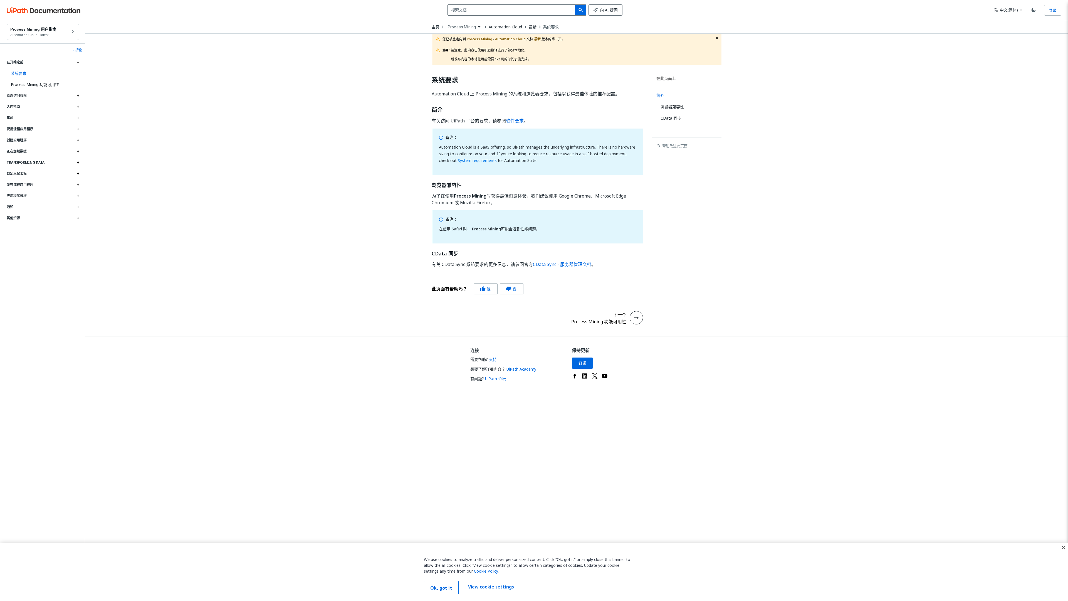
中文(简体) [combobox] (1006, 10)
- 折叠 (77, 50)
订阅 (582, 363)
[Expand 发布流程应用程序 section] (77, 184)
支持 (493, 359)
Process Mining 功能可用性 (35, 84)
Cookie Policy (486, 571)
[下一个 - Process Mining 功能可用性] (636, 317)
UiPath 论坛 (495, 378)
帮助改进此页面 (675, 146)
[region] (534, 572)
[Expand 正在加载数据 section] (77, 151)
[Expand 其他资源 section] (77, 218)
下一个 (619, 314)
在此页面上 (666, 78)
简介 (437, 110)
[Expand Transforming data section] (77, 162)
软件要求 (515, 120)
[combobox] (512, 10)
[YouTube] (604, 376)
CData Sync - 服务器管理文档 (562, 264)
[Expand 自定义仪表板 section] (77, 173)
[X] (594, 376)
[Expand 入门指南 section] (77, 106)
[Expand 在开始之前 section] (77, 62)
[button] (43, 73)
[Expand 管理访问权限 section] (77, 95)
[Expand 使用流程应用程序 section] (77, 129)
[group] (477, 288)
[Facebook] (574, 376)
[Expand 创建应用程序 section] (77, 140)
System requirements (477, 160)
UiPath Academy (521, 369)
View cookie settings (491, 587)
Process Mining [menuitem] (462, 27)
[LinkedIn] (584, 376)
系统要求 (551, 27)
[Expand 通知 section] (77, 207)
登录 (1053, 10)
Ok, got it (441, 588)
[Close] (1063, 547)
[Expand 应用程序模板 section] (77, 195)
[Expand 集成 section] (77, 117)
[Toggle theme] (1033, 10)
